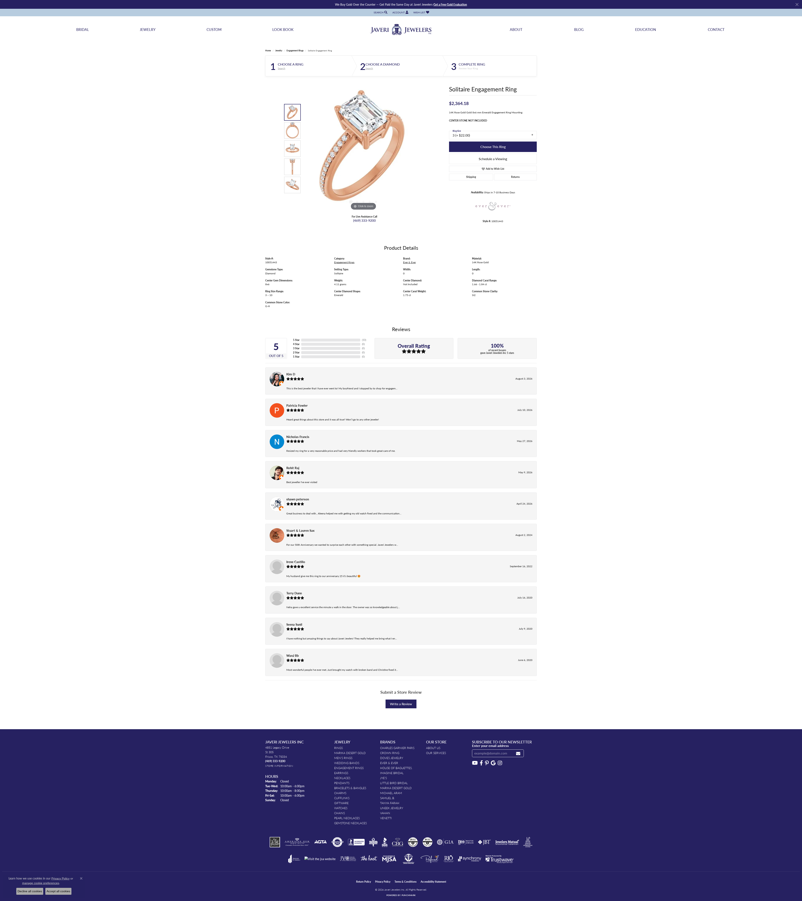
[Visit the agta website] (320, 842)
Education (645, 29)
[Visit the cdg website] (413, 842)
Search (281, 68)
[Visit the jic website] (527, 842)
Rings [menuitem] (338, 748)
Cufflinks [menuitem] (341, 798)
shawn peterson (297, 499)
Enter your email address (490, 745)
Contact (716, 29)
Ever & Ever (409, 262)
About (516, 29)
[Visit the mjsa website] (389, 859)
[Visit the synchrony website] (469, 859)
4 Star (296, 344)
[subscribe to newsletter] (518, 753)
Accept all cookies (58, 891)
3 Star (296, 348)
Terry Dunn (294, 593)
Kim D (290, 374)
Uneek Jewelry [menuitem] (391, 808)
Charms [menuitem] (340, 793)
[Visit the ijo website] (465, 842)
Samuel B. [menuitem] (387, 798)
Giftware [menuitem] (341, 803)
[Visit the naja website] (408, 859)
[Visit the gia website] (445, 842)
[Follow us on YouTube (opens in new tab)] (475, 763)
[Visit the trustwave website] (499, 859)
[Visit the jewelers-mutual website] (507, 842)
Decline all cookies (30, 891)
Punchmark (409, 895)
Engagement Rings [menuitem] (349, 768)
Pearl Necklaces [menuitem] (347, 818)
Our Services (436, 753)
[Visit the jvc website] (348, 859)
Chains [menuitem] (339, 813)
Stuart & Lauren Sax (300, 530)
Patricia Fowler (297, 405)
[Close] (796, 4)
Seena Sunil (294, 624)
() (364, 340)
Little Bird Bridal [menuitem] (394, 783)
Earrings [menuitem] (341, 773)
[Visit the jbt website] (484, 842)
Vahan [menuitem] (385, 813)
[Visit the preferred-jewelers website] (429, 859)
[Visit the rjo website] (448, 859)
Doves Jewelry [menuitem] (391, 758)
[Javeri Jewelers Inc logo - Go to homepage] (401, 29)
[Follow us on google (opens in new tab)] (493, 763)
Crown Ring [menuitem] (389, 753)
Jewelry (148, 29)
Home (268, 50)
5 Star (296, 340)
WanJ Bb (292, 655)
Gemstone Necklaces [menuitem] (350, 823)
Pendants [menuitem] (341, 783)
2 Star (296, 352)
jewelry (278, 50)
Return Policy (363, 881)
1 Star (296, 356)
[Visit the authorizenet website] (337, 842)
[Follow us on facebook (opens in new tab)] (481, 763)
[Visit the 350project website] (275, 842)
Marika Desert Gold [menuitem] (350, 753)
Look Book (282, 29)
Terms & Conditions (405, 881)
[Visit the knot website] (368, 859)
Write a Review (401, 703)
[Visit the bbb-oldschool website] (373, 842)
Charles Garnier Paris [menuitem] (397, 748)
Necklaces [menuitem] (342, 778)
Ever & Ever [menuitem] (389, 763)
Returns (515, 177)
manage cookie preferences (40, 883)
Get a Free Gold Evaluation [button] (450, 4)
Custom (214, 29)
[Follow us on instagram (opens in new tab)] (500, 763)
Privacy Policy (382, 881)
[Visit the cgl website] (427, 842)
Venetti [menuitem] (386, 818)
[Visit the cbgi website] (398, 842)
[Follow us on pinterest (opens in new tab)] (487, 763)
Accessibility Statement (433, 881)
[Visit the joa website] (294, 859)
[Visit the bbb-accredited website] (356, 842)
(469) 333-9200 (364, 220)
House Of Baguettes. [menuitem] (396, 768)
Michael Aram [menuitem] (391, 793)
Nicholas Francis (297, 436)
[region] (363, 148)
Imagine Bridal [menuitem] (392, 773)
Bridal (82, 29)
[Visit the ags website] (297, 842)
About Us (433, 748)
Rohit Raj (292, 468)
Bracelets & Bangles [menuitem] (350, 788)
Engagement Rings (295, 50)
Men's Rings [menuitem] (343, 758)
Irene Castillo (295, 561)
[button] (380, 12)
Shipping (471, 177)
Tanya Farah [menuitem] (389, 803)
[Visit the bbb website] (385, 842)
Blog (579, 29)
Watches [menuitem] (340, 808)
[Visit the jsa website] (320, 859)
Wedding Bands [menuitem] (346, 763)
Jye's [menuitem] (383, 778)
